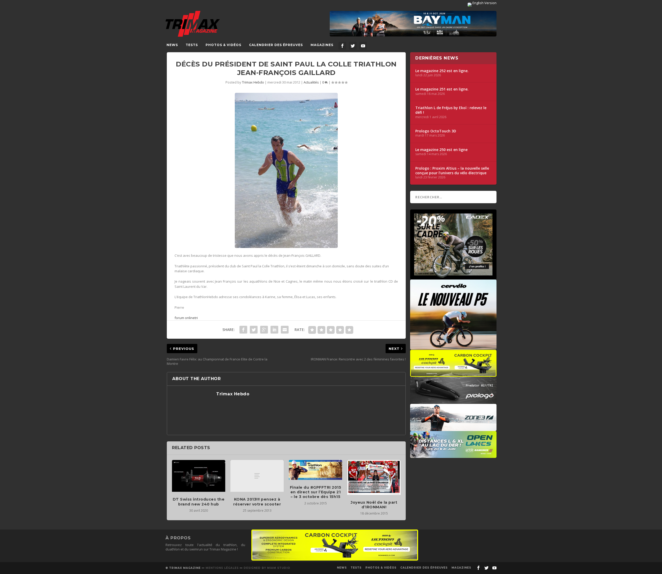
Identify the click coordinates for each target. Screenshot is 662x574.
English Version (484, 3)
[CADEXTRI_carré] (453, 277)
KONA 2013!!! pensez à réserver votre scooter (257, 501)
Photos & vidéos (223, 45)
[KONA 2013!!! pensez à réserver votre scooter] (257, 476)
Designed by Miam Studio (267, 568)
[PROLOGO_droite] (453, 401)
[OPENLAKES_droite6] (453, 455)
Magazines (322, 45)
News (172, 45)
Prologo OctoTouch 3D (435, 131)
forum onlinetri (186, 317)
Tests (192, 45)
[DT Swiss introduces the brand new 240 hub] (198, 476)
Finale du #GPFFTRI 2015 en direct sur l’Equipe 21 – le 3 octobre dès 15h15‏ (315, 492)
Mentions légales (222, 568)
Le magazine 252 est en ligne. (442, 71)
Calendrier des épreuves (276, 45)
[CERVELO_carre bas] (453, 347)
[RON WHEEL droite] (453, 374)
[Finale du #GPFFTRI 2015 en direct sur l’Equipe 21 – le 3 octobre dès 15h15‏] (315, 470)
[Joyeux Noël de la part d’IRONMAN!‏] (374, 477)
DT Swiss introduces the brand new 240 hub (199, 501)
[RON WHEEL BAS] (334, 559)
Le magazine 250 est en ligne (441, 149)
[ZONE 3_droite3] (453, 428)
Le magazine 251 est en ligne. (442, 89)
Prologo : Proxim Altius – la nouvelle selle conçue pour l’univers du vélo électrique (452, 170)
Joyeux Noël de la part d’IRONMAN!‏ (374, 504)
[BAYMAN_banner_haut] (413, 24)
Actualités (311, 82)
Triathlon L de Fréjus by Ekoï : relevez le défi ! (450, 110)
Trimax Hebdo (253, 82)
